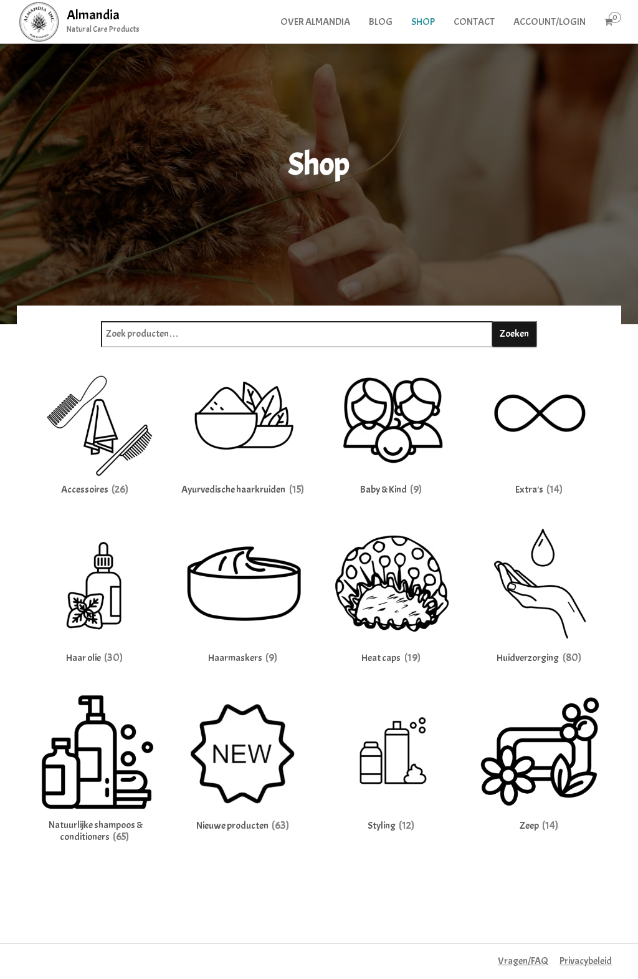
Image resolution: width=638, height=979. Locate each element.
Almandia (93, 15)
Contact (474, 22)
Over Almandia (315, 22)
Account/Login (549, 22)
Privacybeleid (585, 961)
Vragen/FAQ (523, 961)
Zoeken (514, 333)
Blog (381, 22)
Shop (423, 22)
